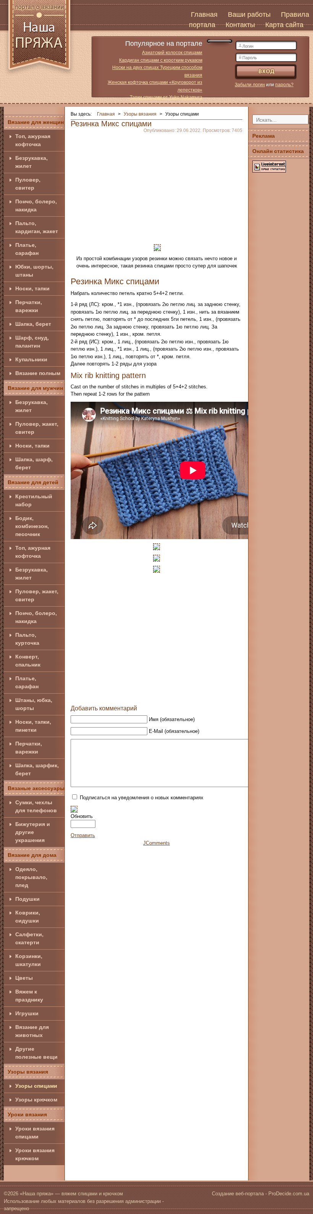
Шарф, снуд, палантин (32, 342)
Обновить (82, 816)
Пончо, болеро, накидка (36, 205)
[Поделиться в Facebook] (126, 693)
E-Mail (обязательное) (174, 731)
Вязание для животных (32, 1031)
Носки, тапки (32, 288)
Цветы (24, 978)
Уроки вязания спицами (35, 1132)
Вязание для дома (32, 855)
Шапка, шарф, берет (34, 463)
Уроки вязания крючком (35, 1154)
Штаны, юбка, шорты (33, 704)
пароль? (284, 84)
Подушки (27, 899)
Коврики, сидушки (27, 917)
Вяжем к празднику (29, 996)
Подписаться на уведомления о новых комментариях (141, 797)
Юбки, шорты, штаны (34, 271)
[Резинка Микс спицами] (157, 247)
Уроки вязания (27, 1114)
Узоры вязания (28, 1072)
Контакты (240, 25)
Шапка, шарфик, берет (37, 769)
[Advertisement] (156, 186)
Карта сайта (284, 25)
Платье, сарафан (27, 249)
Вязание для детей (33, 482)
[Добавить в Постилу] (170, 693)
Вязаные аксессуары (36, 788)
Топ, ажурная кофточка (32, 140)
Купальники (31, 359)
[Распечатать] (199, 693)
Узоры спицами (36, 1086)
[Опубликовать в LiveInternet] (184, 693)
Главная (204, 14)
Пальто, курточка (27, 639)
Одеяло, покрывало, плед (31, 877)
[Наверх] (112, 693)
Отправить (83, 835)
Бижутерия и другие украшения (32, 832)
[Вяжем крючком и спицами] (39, 39)
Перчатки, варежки (28, 306)
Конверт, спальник (27, 661)
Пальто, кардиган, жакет (36, 227)
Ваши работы (249, 14)
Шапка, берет (33, 324)
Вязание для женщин (36, 122)
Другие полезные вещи (36, 1053)
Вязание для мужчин (35, 388)
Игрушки (27, 1013)
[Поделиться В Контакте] (141, 693)
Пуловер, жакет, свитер (36, 428)
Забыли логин (250, 84)
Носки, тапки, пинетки (33, 726)
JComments (156, 843)
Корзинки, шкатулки (28, 960)
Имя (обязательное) (172, 719)
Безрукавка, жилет (31, 162)
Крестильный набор (33, 500)
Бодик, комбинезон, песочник (32, 526)
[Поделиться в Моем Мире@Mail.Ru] (155, 693)
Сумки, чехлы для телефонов (36, 806)
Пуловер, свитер (27, 184)
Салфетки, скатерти (29, 938)
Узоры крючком (36, 1099)
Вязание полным (37, 373)
